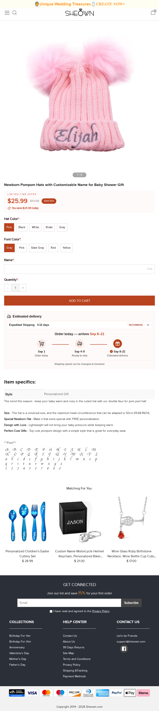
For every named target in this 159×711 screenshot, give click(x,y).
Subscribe (131, 603)
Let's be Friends (127, 636)
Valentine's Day (19, 653)
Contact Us (70, 636)
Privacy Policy (101, 611)
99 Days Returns (73, 647)
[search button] (14, 12)
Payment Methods (74, 676)
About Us (69, 641)
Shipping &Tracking (75, 670)
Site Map (68, 653)
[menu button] (7, 12)
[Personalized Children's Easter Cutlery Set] (27, 521)
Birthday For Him (20, 641)
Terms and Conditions (77, 659)
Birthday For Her (20, 636)
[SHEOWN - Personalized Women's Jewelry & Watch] (79, 12)
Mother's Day (17, 659)
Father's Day (17, 665)
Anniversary (17, 647)
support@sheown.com (131, 641)
